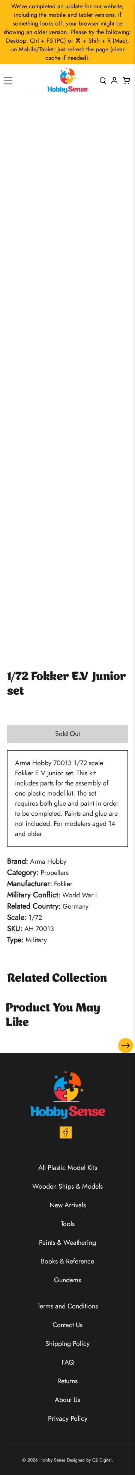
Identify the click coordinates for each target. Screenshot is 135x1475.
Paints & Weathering (67, 1242)
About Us (67, 1400)
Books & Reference (67, 1261)
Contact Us (67, 1325)
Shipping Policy (67, 1343)
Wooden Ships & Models (67, 1186)
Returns (67, 1381)
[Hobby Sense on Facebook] (66, 1136)
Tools (68, 1224)
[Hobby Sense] (67, 80)
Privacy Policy (67, 1418)
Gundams (67, 1280)
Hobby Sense (52, 1460)
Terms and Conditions (68, 1306)
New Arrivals (68, 1205)
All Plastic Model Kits (67, 1168)
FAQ (68, 1362)
